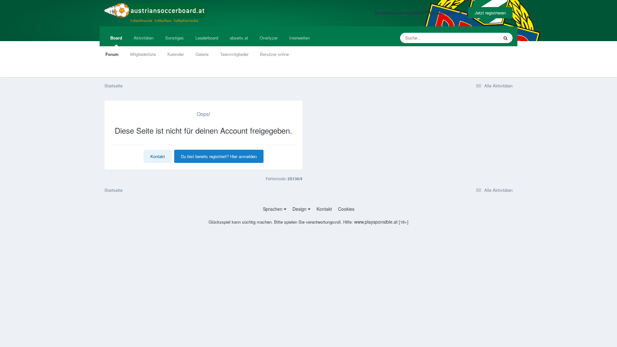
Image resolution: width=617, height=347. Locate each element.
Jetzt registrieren (490, 13)
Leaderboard (206, 38)
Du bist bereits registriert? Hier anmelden (416, 13)
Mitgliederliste (143, 54)
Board (116, 38)
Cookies (346, 209)
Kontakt (157, 156)
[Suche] (505, 38)
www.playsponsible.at (376, 221)
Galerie (202, 54)
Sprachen (273, 209)
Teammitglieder (234, 54)
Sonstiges (174, 38)
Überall (483, 37)
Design (300, 209)
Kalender (175, 54)
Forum (112, 54)
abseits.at (239, 38)
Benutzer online (274, 54)
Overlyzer (269, 38)
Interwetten (299, 38)
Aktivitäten (144, 38)
